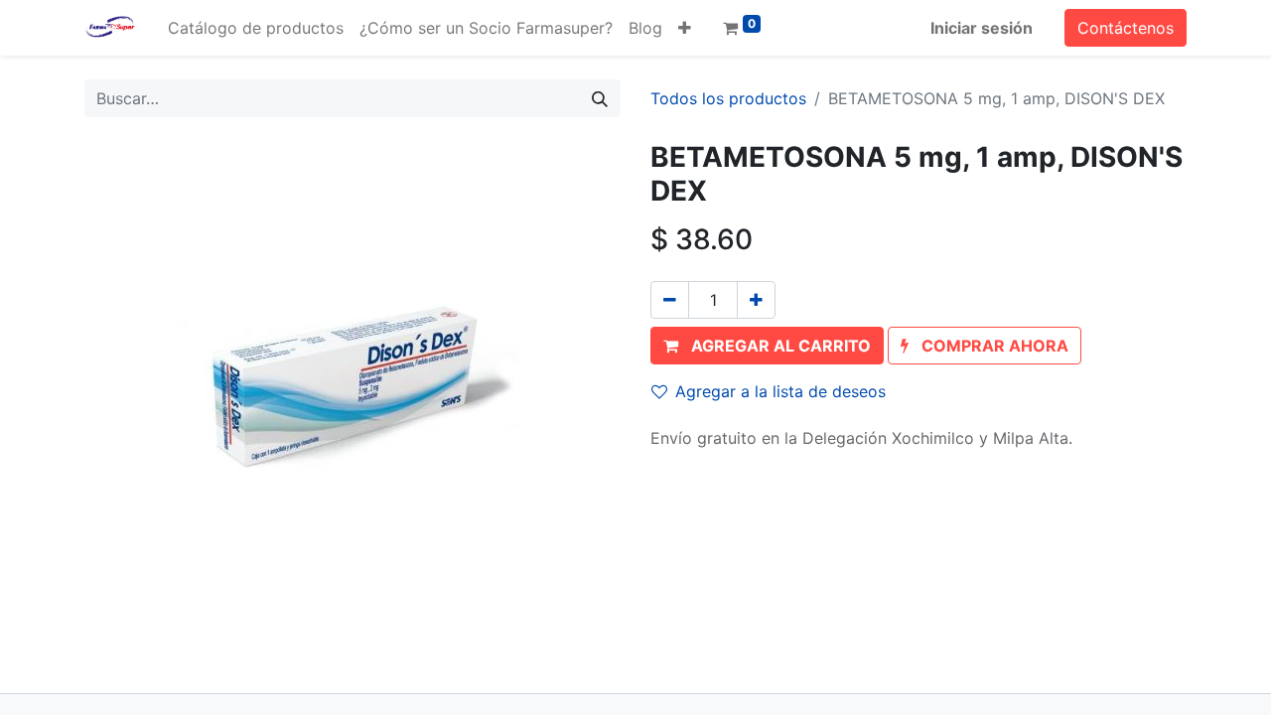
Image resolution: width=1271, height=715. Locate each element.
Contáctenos (1125, 28)
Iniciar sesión (981, 28)
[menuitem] (256, 28)
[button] (684, 28)
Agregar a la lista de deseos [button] (780, 391)
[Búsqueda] (600, 98)
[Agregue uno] (756, 300)
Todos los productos (728, 98)
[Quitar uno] (669, 300)
